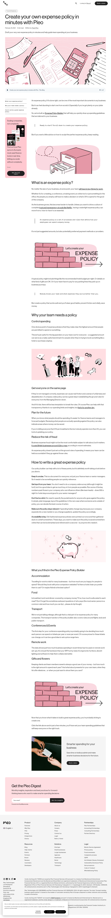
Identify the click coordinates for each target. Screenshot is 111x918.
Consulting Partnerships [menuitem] (91, 831)
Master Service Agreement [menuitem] (92, 847)
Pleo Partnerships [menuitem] (89, 825)
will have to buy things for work (91, 189)
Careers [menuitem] (56, 828)
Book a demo (101, 3)
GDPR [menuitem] (86, 857)
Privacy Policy (40, 904)
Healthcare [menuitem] (57, 857)
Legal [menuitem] (56, 836)
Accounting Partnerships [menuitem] (92, 828)
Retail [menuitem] (56, 860)
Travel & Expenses (11, 11)
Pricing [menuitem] (27, 833)
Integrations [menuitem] (28, 836)
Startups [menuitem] (57, 847)
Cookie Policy (47, 904)
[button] (7, 90)
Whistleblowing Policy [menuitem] (91, 870)
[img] (100, 90)
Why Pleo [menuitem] (27, 828)
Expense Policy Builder (54, 113)
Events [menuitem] (27, 852)
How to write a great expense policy (14, 110)
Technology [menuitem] (58, 863)
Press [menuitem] (56, 831)
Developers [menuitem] (28, 865)
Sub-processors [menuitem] (89, 865)
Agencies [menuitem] (57, 855)
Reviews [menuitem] (27, 860)
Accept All (49, 911)
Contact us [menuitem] (57, 833)
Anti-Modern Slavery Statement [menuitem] (94, 860)
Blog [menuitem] (26, 847)
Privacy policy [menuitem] (88, 850)
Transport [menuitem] (57, 865)
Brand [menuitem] (26, 857)
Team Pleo (35, 28)
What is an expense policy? (14, 101)
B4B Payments (55, 898)
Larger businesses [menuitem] (60, 852)
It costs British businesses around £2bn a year (50, 446)
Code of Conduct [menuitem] (89, 868)
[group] (55, 90)
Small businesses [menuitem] (59, 850)
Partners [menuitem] (27, 855)
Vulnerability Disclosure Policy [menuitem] (93, 863)
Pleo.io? (88, 3)
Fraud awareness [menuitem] (89, 852)
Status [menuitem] (27, 838)
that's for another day (86, 408)
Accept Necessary (61, 911)
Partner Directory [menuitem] (89, 833)
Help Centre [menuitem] (28, 850)
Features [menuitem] (27, 825)
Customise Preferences (38, 911)
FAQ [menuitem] (26, 831)
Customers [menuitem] (28, 863)
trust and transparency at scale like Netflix (55, 208)
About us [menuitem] (57, 825)
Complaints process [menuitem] (90, 855)
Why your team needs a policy (14, 105)
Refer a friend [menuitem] (58, 838)
